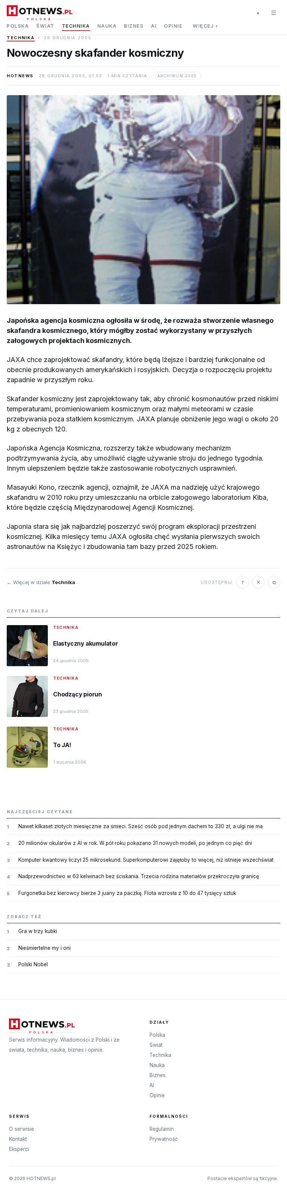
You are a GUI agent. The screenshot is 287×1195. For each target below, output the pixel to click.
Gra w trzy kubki (37, 931)
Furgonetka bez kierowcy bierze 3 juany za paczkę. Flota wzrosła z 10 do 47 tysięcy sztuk (127, 893)
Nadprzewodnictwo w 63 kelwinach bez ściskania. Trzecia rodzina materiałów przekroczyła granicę (138, 876)
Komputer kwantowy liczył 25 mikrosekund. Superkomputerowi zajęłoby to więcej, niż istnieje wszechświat (146, 860)
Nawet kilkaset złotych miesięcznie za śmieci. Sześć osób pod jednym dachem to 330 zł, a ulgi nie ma (140, 826)
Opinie (173, 26)
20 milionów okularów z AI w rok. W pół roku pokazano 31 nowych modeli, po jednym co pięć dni (135, 843)
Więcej (205, 26)
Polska (18, 26)
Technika (76, 26)
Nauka (107, 26)
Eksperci (19, 1149)
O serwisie (21, 1129)
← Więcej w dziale (41, 582)
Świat (45, 26)
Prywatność (163, 1139)
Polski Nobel (33, 964)
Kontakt (18, 1139)
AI (154, 26)
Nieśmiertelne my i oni (44, 948)
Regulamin (161, 1129)
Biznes (134, 26)
